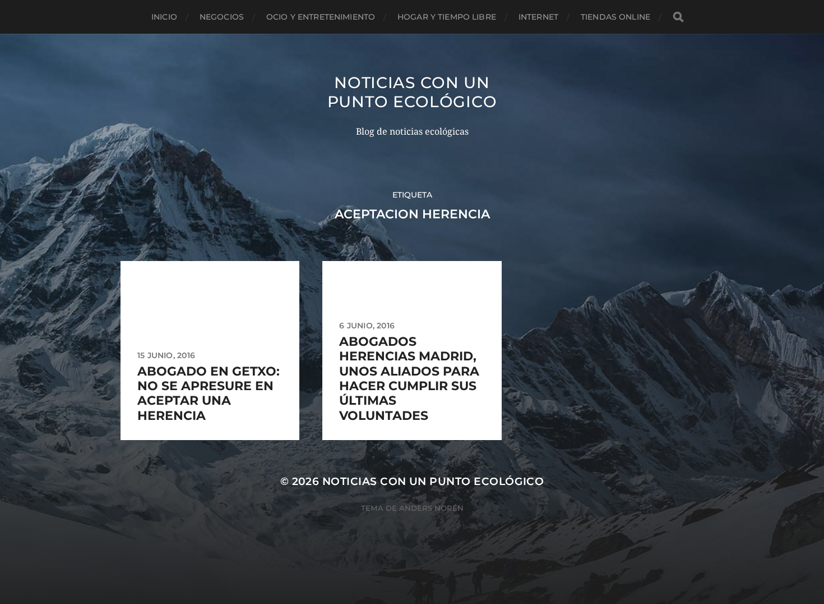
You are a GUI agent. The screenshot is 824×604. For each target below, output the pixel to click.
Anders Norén (431, 508)
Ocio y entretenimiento (320, 17)
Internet (538, 17)
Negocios (222, 17)
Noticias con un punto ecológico (412, 92)
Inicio (164, 17)
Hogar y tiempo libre (446, 17)
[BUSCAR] (678, 17)
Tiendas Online (615, 17)
